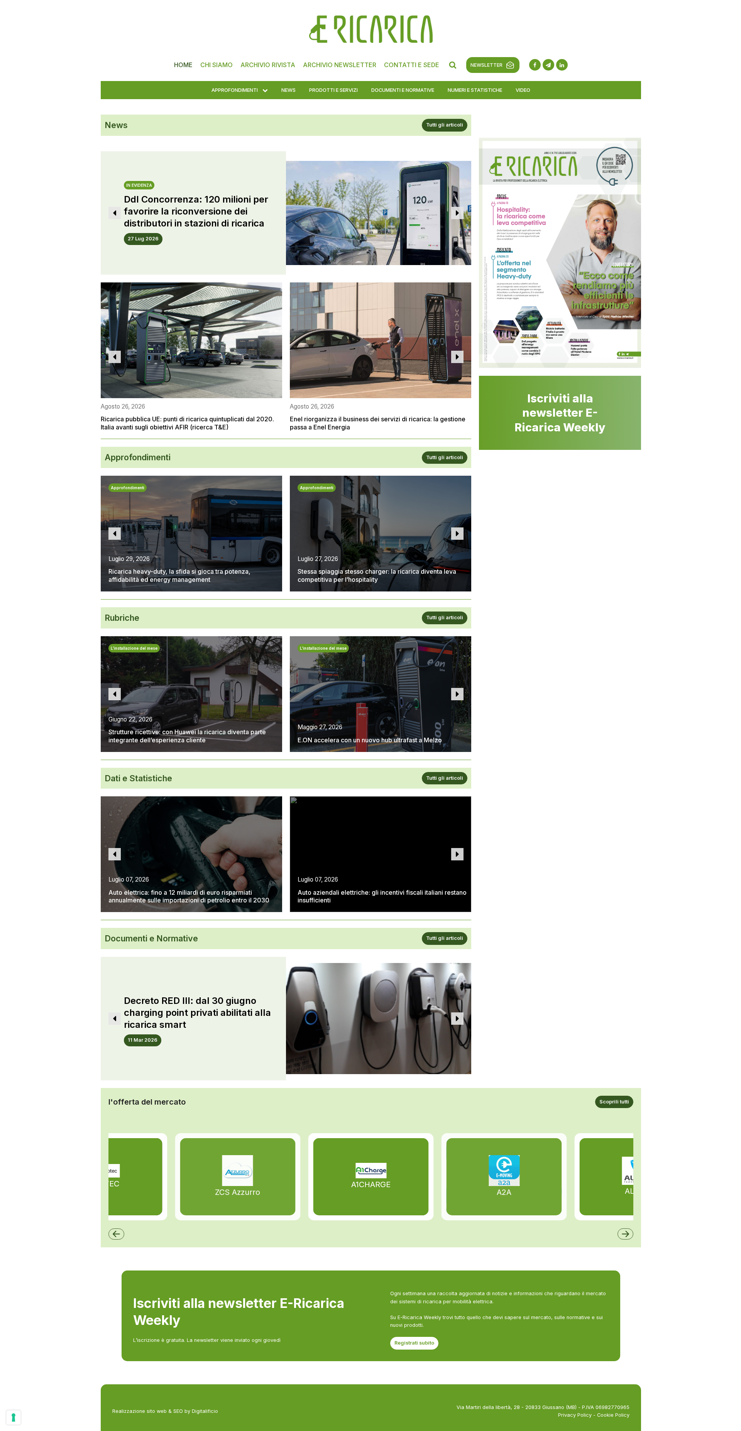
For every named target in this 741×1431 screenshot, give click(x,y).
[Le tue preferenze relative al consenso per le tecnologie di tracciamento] (13, 1417)
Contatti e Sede (411, 65)
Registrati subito (414, 1343)
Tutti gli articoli (444, 125)
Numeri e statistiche (475, 90)
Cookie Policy (613, 1415)
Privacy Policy (575, 1415)
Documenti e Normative (402, 90)
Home (183, 65)
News (288, 90)
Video (523, 90)
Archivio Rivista (267, 65)
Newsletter (486, 65)
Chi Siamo (216, 65)
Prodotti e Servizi (333, 90)
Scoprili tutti (614, 1102)
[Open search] (453, 65)
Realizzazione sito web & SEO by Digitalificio (165, 1411)
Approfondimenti (234, 90)
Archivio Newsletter (339, 65)
